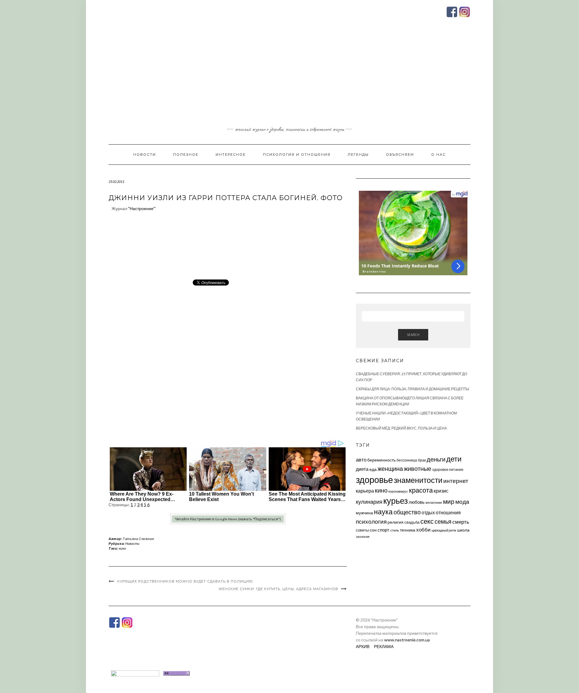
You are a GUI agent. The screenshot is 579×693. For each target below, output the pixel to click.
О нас (438, 154)
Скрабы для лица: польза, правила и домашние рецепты (412, 389)
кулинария (369, 501)
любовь (417, 502)
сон (373, 529)
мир (448, 501)
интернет (455, 480)
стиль (394, 530)
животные (417, 468)
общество (407, 512)
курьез (395, 501)
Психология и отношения (297, 154)
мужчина (364, 512)
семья (443, 521)
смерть (460, 522)
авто (361, 459)
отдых (428, 512)
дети (453, 458)
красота (421, 490)
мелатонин (434, 502)
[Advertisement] (289, 79)
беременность (381, 459)
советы (362, 530)
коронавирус (398, 491)
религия (395, 522)
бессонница (407, 460)
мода (462, 501)
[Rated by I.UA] (135, 672)
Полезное (185, 154)
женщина (390, 468)
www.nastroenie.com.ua (407, 639)
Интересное (231, 154)
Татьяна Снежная (138, 539)
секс (427, 521)
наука (383, 511)
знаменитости (418, 480)
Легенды (358, 154)
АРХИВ (362, 646)
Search (413, 335)
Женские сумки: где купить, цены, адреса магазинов (278, 589)
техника (407, 529)
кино (122, 548)
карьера (365, 490)
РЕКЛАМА (384, 646)
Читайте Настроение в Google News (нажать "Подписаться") (228, 519)
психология (371, 521)
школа (463, 529)
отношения (448, 512)
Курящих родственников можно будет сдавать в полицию (185, 581)
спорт (383, 529)
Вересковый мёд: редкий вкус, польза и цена (401, 428)
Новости (144, 154)
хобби (423, 529)
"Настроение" (141, 208)
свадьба (411, 522)
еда (373, 469)
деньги (436, 459)
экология (362, 536)
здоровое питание (448, 469)
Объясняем (400, 154)
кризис (441, 490)
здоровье (374, 479)
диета (362, 469)
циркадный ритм (444, 530)
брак (422, 460)
